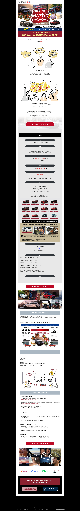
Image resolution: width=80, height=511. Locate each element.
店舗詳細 (40, 248)
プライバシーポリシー (61, 509)
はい (56, 509)
